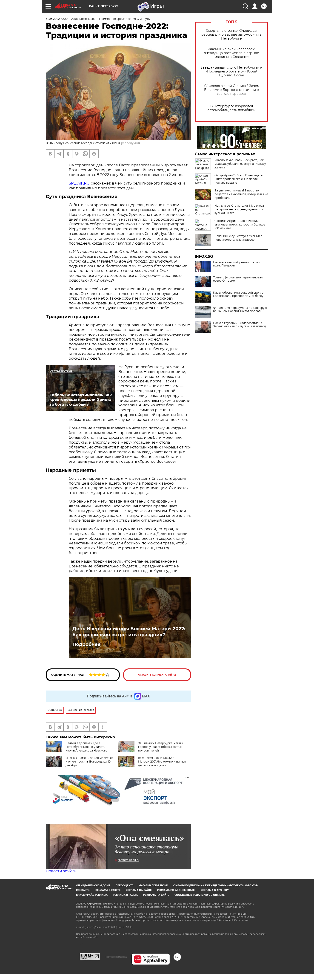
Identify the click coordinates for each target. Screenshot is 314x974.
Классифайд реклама (92, 894)
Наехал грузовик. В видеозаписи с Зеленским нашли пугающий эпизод (239, 324)
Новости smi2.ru (61, 871)
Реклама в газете (107, 890)
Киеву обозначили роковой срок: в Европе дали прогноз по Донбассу (238, 294)
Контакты (83, 890)
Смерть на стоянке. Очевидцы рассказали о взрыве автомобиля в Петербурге (231, 34)
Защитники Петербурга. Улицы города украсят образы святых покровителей (160, 746)
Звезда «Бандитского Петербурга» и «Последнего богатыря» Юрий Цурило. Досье (231, 71)
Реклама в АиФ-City (215, 890)
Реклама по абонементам (176, 890)
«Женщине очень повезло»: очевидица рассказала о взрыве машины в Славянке (231, 53)
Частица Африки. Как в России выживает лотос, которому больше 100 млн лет (239, 224)
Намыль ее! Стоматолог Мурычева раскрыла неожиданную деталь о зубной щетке (239, 209)
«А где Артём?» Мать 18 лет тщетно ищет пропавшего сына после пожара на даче (239, 178)
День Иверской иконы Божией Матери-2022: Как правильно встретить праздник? (128, 631)
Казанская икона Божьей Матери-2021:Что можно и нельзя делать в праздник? (162, 761)
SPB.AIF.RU (79, 183)
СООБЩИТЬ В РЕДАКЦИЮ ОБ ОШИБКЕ (199, 894)
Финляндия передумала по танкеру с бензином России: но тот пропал (240, 309)
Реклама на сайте (139, 890)
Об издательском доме (93, 885)
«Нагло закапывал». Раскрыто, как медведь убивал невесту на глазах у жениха (240, 163)
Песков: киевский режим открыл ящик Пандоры (236, 264)
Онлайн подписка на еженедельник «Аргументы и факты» (215, 885)
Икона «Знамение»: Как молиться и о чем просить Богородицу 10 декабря (89, 761)
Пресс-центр (124, 885)
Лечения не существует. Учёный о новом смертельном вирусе (238, 237)
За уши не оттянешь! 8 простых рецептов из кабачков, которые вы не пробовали (241, 194)
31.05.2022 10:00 (57, 18)
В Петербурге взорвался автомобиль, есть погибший (232, 108)
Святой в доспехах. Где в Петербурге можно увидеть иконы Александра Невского (86, 746)
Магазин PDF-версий (153, 885)
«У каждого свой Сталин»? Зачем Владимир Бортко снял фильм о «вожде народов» (232, 90)
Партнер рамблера (116, 956)
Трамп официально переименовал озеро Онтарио (238, 279)
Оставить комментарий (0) (157, 674)
